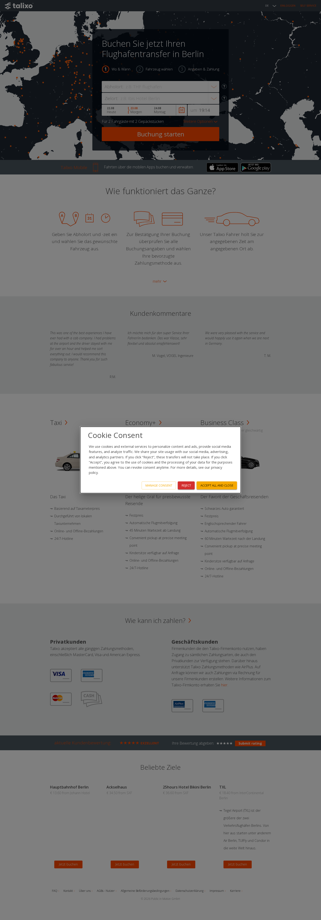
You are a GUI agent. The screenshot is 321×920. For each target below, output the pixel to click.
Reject (186, 485)
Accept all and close (216, 485)
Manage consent (158, 485)
